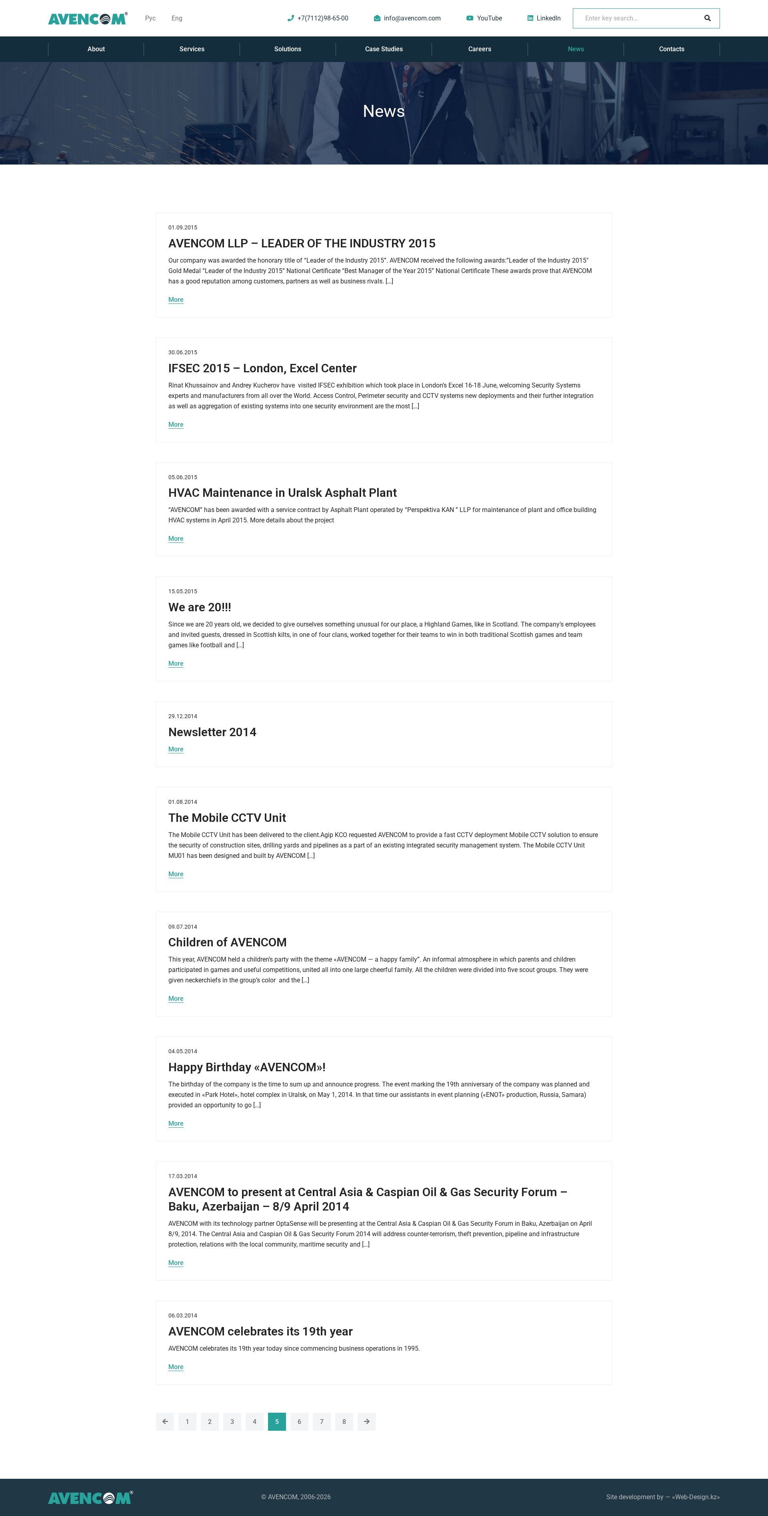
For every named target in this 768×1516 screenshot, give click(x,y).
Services (192, 49)
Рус (150, 18)
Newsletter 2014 (212, 732)
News (576, 49)
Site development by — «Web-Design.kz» (663, 1497)
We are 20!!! (199, 607)
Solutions (287, 49)
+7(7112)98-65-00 (323, 18)
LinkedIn (549, 18)
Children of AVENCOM (227, 942)
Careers (479, 49)
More (176, 299)
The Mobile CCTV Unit (227, 818)
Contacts (671, 49)
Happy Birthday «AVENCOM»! (247, 1067)
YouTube (489, 18)
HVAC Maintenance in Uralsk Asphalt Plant (282, 493)
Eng (177, 18)
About (96, 49)
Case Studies (384, 49)
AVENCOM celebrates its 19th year (260, 1331)
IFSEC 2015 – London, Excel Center (262, 368)
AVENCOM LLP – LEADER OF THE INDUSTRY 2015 (302, 243)
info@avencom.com (412, 18)
